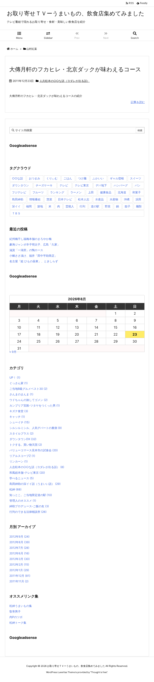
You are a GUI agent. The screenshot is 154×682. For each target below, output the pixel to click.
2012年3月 (19, 559)
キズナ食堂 (18, 411)
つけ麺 (82, 178)
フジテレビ (19, 192)
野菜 (107, 206)
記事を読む (138, 102)
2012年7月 (19, 547)
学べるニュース (21, 478)
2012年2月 (19, 564)
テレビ (64, 185)
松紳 (15, 489)
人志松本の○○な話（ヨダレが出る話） (65, 81)
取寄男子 (15, 611)
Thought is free (99, 672)
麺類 (139, 206)
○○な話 (17, 178)
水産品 (99, 199)
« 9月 (12, 351)
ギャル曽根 (117, 178)
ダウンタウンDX (22, 439)
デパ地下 (101, 185)
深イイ (16, 206)
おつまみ (34, 178)
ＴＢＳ (16, 213)
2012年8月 (19, 542)
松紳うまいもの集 (20, 605)
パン (137, 185)
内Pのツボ (15, 617)
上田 (91, 192)
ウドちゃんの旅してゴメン (28, 400)
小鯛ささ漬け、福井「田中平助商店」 (33, 255)
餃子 (127, 206)
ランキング (57, 192)
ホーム (14, 48)
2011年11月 (18, 581)
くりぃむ (52, 178)
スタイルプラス (21, 433)
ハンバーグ (121, 185)
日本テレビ (65, 199)
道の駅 (95, 206)
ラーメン (76, 192)
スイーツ (135, 178)
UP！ (14, 377)
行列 (82, 206)
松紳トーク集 (17, 622)
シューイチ (19, 422)
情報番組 (35, 199)
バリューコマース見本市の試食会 (33, 450)
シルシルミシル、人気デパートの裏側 (35, 427)
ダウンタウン (20, 185)
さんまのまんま (21, 394)
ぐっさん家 (18, 383)
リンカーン (18, 461)
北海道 (122, 192)
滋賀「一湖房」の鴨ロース (26, 250)
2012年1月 (19, 570)
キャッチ (17, 416)
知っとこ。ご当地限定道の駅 (30, 495)
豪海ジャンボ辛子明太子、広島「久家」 (34, 244)
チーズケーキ (44, 185)
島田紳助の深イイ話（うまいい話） (35, 483)
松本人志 (83, 199)
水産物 (114, 199)
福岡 (29, 206)
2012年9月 (19, 536)
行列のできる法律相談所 (28, 511)
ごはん (68, 178)
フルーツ (38, 192)
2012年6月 (19, 553)
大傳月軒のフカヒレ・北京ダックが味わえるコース (75, 69)
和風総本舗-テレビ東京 (27, 472)
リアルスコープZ (22, 455)
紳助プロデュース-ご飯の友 (29, 506)
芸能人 (70, 206)
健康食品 (105, 192)
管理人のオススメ (22, 500)
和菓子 (136, 192)
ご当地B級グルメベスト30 (28, 388)
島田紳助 (17, 199)
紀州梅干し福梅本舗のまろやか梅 (30, 239)
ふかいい (98, 178)
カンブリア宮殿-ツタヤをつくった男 (34, 405)
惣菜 (49, 199)
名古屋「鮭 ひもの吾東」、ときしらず (33, 261)
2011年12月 (19, 575)
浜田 (138, 199)
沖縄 (127, 199)
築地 (40, 206)
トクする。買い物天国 (25, 444)
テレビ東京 (82, 185)
